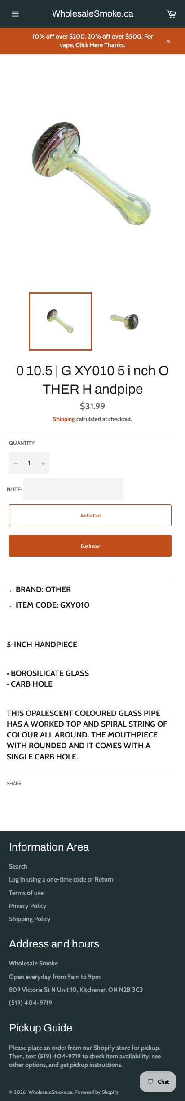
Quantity (22, 442)
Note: (87, 636)
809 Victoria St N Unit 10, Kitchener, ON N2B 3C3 (76, 990)
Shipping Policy (30, 919)
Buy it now (90, 546)
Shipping (64, 418)
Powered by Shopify (97, 1092)
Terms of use (26, 893)
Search (18, 866)
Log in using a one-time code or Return (61, 879)
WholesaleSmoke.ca (92, 13)
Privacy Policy (28, 906)
